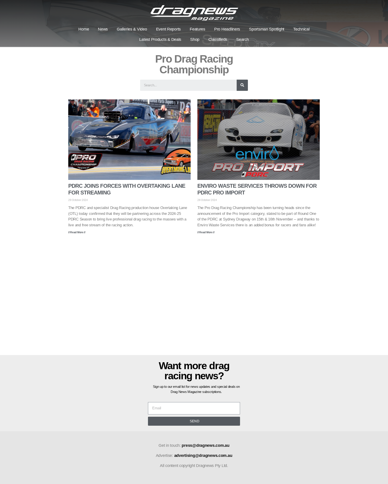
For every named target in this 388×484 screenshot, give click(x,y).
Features (197, 29)
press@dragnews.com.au (205, 445)
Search (242, 39)
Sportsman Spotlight (266, 29)
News (103, 29)
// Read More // (76, 232)
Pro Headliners (227, 29)
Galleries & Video (132, 29)
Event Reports (168, 29)
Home (83, 29)
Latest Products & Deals (160, 39)
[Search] (242, 85)
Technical (301, 29)
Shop (194, 39)
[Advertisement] (194, 297)
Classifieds (217, 39)
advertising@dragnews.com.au (203, 455)
